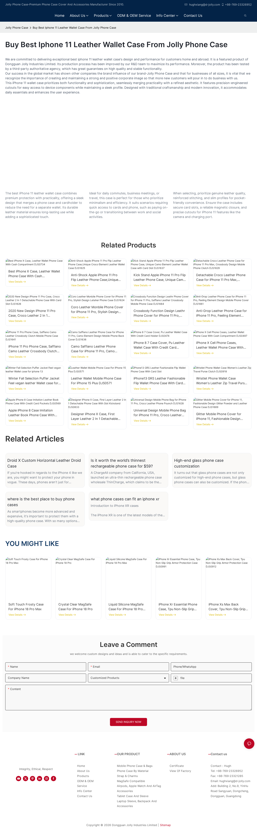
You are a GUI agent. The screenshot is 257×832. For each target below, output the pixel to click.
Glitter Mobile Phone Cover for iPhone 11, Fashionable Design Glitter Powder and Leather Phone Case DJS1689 (221, 416)
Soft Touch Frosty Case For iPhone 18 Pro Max (26, 607)
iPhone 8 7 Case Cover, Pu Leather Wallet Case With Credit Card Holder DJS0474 (159, 345)
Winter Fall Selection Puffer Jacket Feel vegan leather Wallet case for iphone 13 (33, 381)
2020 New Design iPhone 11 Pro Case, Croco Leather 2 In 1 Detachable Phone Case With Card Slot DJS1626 (33, 313)
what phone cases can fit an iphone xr (125, 499)
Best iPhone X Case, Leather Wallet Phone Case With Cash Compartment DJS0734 (34, 273)
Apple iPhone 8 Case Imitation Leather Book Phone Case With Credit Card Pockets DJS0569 (31, 412)
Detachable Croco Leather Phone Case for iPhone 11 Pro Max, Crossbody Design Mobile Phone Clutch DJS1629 (220, 277)
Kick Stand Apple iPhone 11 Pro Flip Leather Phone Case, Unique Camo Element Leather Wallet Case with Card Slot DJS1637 (160, 277)
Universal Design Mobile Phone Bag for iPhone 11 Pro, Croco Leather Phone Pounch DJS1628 (160, 412)
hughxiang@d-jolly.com (204, 4)
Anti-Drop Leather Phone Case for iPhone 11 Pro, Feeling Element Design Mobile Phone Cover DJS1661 (221, 313)
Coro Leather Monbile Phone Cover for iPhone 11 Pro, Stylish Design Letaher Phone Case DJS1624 (97, 309)
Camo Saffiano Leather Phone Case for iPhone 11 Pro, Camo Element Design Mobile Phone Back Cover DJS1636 (97, 349)
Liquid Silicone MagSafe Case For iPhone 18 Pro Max (126, 607)
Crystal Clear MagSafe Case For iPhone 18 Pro (75, 607)
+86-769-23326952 (238, 4)
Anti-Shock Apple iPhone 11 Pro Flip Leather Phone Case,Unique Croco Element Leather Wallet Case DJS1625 (97, 277)
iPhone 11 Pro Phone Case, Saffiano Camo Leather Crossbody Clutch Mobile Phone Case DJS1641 (34, 349)
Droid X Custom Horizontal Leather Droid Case (44, 463)
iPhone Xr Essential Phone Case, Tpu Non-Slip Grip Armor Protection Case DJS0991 (178, 607)
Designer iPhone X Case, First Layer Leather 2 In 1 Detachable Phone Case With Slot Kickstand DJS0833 (95, 416)
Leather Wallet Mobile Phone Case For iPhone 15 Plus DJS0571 (96, 381)
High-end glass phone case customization (199, 463)
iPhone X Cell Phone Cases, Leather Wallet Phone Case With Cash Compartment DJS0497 (220, 345)
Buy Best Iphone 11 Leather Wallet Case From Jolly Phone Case (74, 27)
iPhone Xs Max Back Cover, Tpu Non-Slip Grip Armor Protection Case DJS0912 (227, 607)
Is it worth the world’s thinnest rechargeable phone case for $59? (122, 463)
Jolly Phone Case (16, 27)
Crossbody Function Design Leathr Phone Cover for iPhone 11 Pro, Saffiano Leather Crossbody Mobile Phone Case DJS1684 (160, 313)
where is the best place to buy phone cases (41, 502)
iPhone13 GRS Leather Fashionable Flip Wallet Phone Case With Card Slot (159, 381)
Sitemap (165, 825)
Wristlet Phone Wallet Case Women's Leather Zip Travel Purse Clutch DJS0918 (221, 381)
